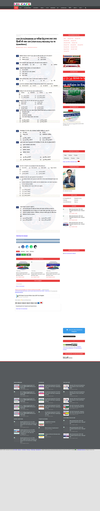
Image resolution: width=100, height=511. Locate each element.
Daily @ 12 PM (66, 40)
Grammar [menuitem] (52, 7)
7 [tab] (79, 103)
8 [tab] (81, 103)
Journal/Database (67, 202)
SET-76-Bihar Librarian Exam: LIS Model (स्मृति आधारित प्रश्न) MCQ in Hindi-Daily (27, 413)
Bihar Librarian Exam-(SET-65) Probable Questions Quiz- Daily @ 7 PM (76, 211)
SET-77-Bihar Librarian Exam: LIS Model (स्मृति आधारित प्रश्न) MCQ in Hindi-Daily (27, 407)
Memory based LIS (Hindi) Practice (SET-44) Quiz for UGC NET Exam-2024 (38, 274)
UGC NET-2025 (74, 49)
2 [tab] (67, 103)
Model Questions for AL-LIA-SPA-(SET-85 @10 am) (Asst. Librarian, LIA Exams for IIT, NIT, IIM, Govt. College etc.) (28, 423)
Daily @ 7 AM (74, 42)
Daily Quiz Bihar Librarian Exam (70, 161)
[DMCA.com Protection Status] (67, 345)
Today (65, 155)
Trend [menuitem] (41, 7)
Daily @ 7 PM (66, 44)
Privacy (28, 450)
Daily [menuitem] (80, 7)
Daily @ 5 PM (73, 40)
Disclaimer (38, 450)
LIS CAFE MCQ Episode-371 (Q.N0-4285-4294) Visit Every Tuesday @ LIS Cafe (52, 413)
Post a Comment (20, 286)
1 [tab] (64, 103)
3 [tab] (69, 103)
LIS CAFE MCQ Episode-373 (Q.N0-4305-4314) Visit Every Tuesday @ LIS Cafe (52, 400)
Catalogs (65, 200)
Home (17, 34)
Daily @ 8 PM (80, 44)
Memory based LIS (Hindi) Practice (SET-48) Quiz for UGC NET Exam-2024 (23, 274)
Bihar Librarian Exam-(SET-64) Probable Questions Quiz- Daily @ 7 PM (76, 217)
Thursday (73, 158)
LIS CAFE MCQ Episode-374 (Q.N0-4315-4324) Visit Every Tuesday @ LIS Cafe (52, 393)
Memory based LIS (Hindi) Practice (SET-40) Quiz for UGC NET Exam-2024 (53, 274)
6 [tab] (76, 103)
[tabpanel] (74, 89)
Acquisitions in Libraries (50, 421)
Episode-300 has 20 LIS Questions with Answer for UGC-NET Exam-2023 (77, 400)
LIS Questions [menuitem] (27, 7)
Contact (24, 450)
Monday (21, 34)
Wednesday (66, 158)
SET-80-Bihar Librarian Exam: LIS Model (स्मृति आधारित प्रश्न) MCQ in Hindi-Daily (27, 387)
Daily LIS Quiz (66, 49)
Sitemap (33, 450)
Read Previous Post (20, 239)
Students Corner (78, 198)
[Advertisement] (50, 21)
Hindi (27, 251)
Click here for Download (21, 308)
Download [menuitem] (63, 7)
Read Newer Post (20, 242)
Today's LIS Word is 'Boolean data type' (52, 434)
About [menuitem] (75, 7)
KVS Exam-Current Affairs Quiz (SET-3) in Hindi (31, 295)
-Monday (23, 251)
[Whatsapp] (31, 247)
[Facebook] (22, 247)
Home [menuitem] (16, 7)
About (19, 450)
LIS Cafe (15, 450)
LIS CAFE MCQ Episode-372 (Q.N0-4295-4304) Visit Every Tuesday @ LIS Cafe (52, 407)
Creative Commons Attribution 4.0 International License (72, 348)
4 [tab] (71, 103)
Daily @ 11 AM (77, 38)
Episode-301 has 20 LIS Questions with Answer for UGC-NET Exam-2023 (77, 393)
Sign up (76, 202)
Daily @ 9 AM (66, 47)
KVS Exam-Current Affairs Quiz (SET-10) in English (73, 91)
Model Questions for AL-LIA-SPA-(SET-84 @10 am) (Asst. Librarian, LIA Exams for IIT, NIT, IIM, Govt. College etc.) (27, 432)
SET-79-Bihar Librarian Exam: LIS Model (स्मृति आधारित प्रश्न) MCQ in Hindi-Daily (27, 393)
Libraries (76, 200)
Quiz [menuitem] (20, 7)
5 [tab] (74, 103)
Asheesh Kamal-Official (22, 47)
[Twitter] (27, 247)
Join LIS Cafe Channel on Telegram (75, 330)
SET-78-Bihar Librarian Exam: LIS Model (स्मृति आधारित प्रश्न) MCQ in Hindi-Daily (27, 400)
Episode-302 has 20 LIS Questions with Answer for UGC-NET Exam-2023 (77, 387)
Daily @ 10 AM (70, 38)
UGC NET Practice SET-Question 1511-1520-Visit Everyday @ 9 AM (77, 406)
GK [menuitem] (57, 7)
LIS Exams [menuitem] (35, 7)
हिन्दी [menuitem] (70, 7)
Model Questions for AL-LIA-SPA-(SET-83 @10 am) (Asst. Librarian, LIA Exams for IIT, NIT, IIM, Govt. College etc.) (28, 440)
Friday (78, 158)
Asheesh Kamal (81, 450)
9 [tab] (84, 103)
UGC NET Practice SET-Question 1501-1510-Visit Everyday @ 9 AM (77, 412)
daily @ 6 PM (66, 51)
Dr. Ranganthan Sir (67, 198)
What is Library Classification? (52, 428)
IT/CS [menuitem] (47, 7)
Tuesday (75, 155)
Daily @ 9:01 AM (74, 47)
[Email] (35, 247)
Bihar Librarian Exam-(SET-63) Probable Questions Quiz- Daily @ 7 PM (76, 224)
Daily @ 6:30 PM (67, 42)
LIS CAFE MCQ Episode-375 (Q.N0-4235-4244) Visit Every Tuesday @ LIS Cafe (52, 387)
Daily (65, 38)
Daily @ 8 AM (73, 44)
